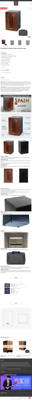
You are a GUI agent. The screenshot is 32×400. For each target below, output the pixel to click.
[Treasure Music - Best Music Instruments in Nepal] (16, 3)
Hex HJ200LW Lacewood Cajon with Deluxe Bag (23, 355)
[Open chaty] (30, 398)
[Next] (29, 23)
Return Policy (18, 397)
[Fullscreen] (30, 390)
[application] (16, 382)
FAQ (15, 397)
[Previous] (2, 23)
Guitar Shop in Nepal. (17, 368)
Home (1, 46)
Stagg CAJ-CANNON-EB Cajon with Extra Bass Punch (8, 355)
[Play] (1, 390)
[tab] (2, 78)
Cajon (7, 46)
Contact (13, 397)
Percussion (4, 46)
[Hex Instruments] (7, 70)
